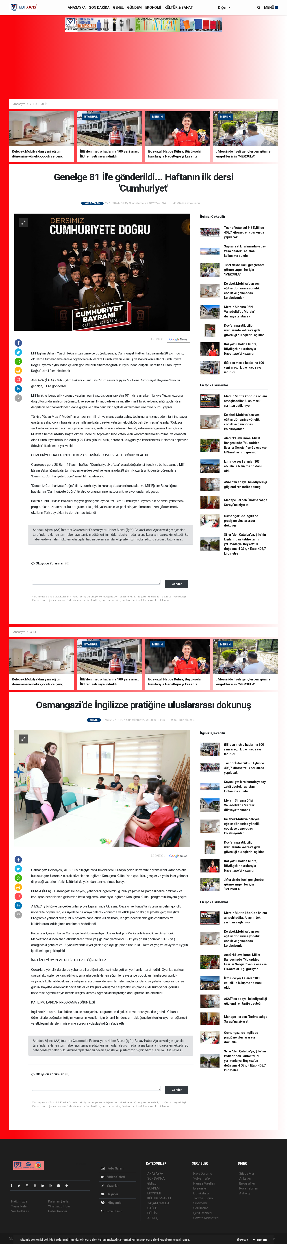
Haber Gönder (57, 1211)
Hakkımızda (19, 1201)
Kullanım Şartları (59, 1201)
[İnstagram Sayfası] (29, 1185)
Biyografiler (247, 1183)
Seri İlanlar (200, 1208)
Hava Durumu (202, 1173)
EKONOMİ (153, 7)
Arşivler (112, 1194)
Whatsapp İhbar (59, 1206)
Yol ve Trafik (201, 1178)
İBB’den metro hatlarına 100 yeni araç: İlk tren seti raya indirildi (244, 367)
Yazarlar (112, 1185)
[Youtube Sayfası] (37, 1185)
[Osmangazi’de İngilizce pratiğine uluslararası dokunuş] (102, 788)
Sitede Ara (246, 1173)
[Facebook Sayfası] (13, 1185)
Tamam (261, 1239)
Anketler (245, 1178)
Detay (243, 1239)
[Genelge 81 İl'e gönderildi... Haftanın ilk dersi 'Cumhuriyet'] (102, 272)
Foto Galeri (115, 1168)
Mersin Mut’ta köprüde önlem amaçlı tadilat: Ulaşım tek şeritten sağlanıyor (245, 400)
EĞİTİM (152, 1213)
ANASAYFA (76, 7)
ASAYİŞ (152, 1218)
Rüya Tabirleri (248, 1188)
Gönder (177, 584)
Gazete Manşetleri (206, 1218)
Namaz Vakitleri (204, 1183)
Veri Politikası (20, 1211)
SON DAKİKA (99, 7)
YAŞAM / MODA (158, 1203)
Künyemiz (114, 1203)
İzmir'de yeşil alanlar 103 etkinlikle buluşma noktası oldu (243, 466)
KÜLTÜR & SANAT (179, 7)
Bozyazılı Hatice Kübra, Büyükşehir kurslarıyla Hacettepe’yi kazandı (240, 348)
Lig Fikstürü (201, 1193)
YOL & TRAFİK (39, 104)
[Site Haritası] (60, 1185)
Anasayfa (19, 104)
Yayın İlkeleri (19, 1206)
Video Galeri (116, 1177)
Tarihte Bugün (203, 1198)
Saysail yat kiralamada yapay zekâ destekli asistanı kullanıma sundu (245, 251)
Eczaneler (200, 1188)
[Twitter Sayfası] (20, 1185)
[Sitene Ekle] (68, 1185)
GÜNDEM (134, 7)
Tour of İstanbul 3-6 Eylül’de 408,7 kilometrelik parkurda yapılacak (244, 232)
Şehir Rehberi (202, 1213)
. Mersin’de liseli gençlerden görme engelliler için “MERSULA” (244, 269)
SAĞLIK (152, 1208)
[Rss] (53, 1185)
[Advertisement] (143, 65)
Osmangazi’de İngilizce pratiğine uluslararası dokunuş (241, 520)
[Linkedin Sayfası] (44, 1185)
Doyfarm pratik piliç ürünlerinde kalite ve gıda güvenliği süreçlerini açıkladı (244, 330)
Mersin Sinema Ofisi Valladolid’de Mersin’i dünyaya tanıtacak (240, 311)
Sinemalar (200, 1203)
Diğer (223, 7)
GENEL (118, 7)
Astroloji (244, 1193)
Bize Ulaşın (114, 1211)
